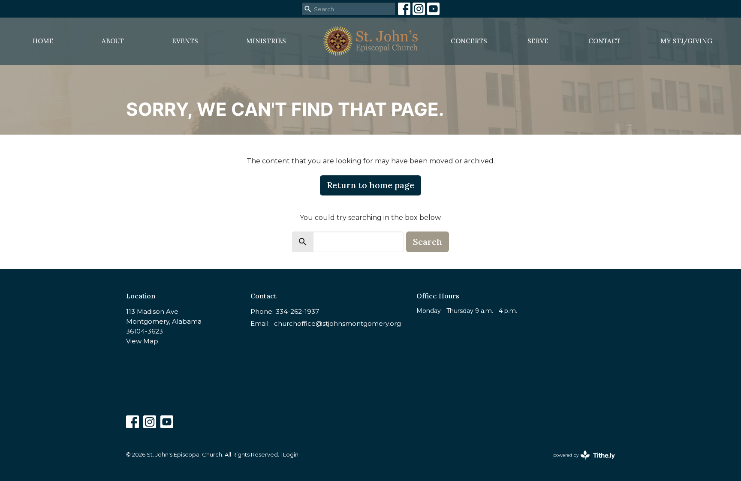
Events (185, 41)
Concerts (469, 41)
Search (427, 241)
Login (290, 454)
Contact (604, 41)
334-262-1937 (297, 311)
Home (43, 41)
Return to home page (370, 185)
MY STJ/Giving (686, 41)
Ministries (266, 41)
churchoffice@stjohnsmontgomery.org (337, 323)
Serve (537, 41)
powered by (580, 462)
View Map (142, 341)
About (113, 41)
